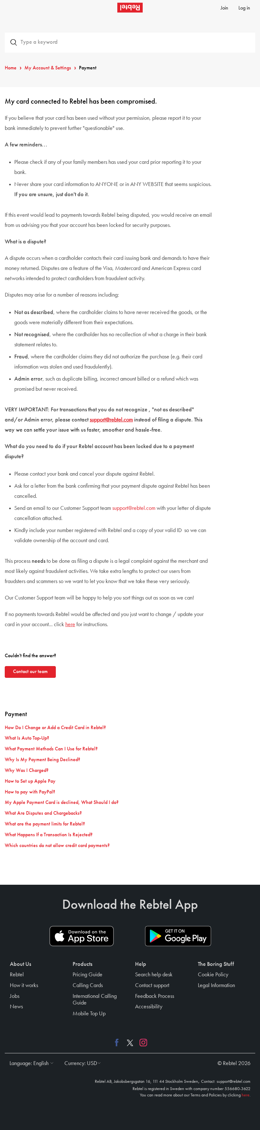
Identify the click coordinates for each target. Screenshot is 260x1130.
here (70, 624)
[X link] (130, 1042)
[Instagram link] (141, 1042)
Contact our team (30, 671)
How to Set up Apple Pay (30, 781)
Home (10, 68)
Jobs (14, 996)
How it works (24, 985)
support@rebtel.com (111, 420)
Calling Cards (88, 985)
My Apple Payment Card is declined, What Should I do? (62, 802)
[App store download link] (81, 936)
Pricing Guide (87, 975)
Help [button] (140, 964)
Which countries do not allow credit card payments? (57, 845)
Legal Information (216, 985)
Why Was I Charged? (27, 770)
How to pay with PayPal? (30, 792)
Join (224, 8)
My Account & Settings (47, 68)
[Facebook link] (118, 1042)
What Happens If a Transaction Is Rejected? (49, 835)
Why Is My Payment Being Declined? (42, 759)
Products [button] (82, 964)
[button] (30, 1063)
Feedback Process (154, 996)
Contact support (152, 985)
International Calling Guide (95, 999)
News (16, 1007)
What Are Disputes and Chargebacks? (43, 813)
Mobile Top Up (89, 1014)
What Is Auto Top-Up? (27, 738)
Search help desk (153, 975)
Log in (244, 8)
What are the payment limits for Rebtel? (45, 824)
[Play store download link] (178, 936)
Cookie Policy (213, 975)
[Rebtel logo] (130, 8)
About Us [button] (20, 964)
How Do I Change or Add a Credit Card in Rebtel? (55, 727)
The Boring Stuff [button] (216, 964)
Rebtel (17, 975)
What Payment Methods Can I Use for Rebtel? (51, 749)
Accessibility (148, 1007)
